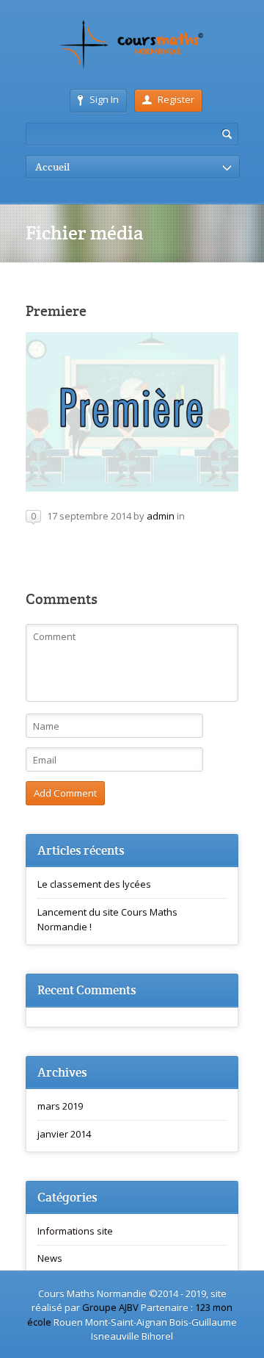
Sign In (104, 99)
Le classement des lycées (94, 884)
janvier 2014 (64, 1133)
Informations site (75, 1230)
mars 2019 (60, 1106)
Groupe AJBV (111, 1307)
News (49, 1258)
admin (161, 515)
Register (176, 99)
